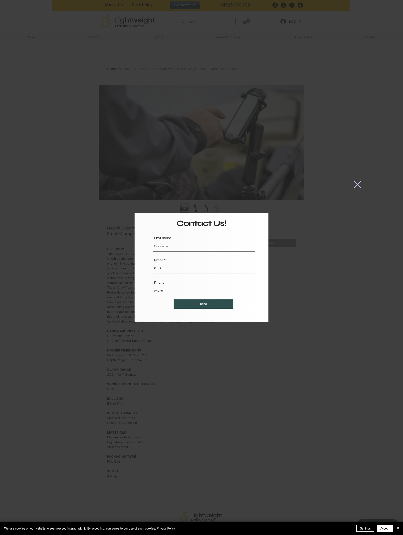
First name (162, 238)
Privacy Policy (166, 528)
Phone (159, 282)
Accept (384, 528)
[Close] (397, 528)
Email (158, 260)
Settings (365, 528)
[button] (357, 184)
